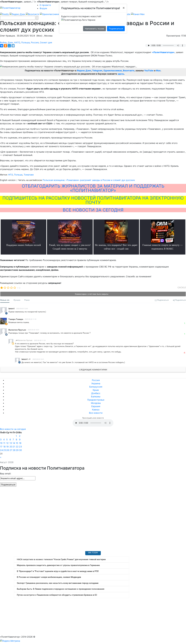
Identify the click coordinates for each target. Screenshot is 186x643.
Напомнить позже (94, 28)
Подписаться (116, 28)
